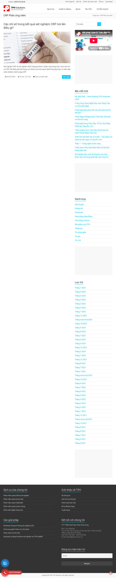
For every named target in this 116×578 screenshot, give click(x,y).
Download (108, 2)
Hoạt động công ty (82, 220)
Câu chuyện (79, 204)
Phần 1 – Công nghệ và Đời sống (88, 144)
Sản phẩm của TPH (82, 224)
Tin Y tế (28, 77)
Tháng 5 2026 (80, 296)
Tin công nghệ (80, 232)
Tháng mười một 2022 (83, 375)
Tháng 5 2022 (80, 395)
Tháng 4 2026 (80, 300)
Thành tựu (79, 228)
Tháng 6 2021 (80, 439)
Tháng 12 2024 (81, 347)
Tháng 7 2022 (80, 387)
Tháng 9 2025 (80, 328)
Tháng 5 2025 (80, 343)
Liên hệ (78, 2)
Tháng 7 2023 (80, 367)
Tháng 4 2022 (80, 399)
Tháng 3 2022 (80, 403)
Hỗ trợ (101, 2)
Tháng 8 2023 (80, 363)
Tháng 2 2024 (80, 351)
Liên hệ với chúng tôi (69, 499)
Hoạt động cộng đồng (83, 216)
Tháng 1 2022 (80, 411)
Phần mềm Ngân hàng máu (13, 510)
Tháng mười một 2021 (83, 419)
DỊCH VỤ (50, 9)
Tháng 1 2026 (80, 312)
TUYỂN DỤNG (102, 9)
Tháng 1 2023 (80, 371)
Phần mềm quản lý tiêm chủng (14, 506)
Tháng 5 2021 (80, 443)
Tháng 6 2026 (80, 292)
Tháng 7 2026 (80, 288)
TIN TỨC (88, 9)
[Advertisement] (93, 69)
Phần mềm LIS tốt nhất (12, 533)
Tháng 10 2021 (81, 423)
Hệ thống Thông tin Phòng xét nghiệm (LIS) (19, 526)
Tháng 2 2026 (80, 308)
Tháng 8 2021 (80, 431)
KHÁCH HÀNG (65, 9)
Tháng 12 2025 (81, 316)
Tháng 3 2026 (80, 304)
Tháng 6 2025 (80, 340)
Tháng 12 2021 (81, 415)
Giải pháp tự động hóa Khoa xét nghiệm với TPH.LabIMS (23, 536)
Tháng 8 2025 (80, 332)
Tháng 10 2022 (81, 379)
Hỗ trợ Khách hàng (68, 506)
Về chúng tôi (69, 2)
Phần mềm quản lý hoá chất (13, 499)
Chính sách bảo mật (90, 2)
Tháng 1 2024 (80, 355)
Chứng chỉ (79, 208)
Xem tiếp (66, 77)
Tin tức (22, 77)
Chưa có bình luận (41, 77)
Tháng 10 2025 (81, 324)
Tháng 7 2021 (80, 435)
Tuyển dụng (66, 510)
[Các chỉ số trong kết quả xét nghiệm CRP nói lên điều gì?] (37, 33)
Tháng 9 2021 (80, 427)
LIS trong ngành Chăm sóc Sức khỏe (16, 529)
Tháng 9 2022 (80, 383)
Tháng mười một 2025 (83, 320)
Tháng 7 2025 (80, 336)
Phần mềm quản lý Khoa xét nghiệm (16, 495)
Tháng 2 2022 (80, 407)
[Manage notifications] (110, 573)
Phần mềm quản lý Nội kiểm (13, 503)
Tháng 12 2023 (81, 359)
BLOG (78, 9)
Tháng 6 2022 (80, 391)
